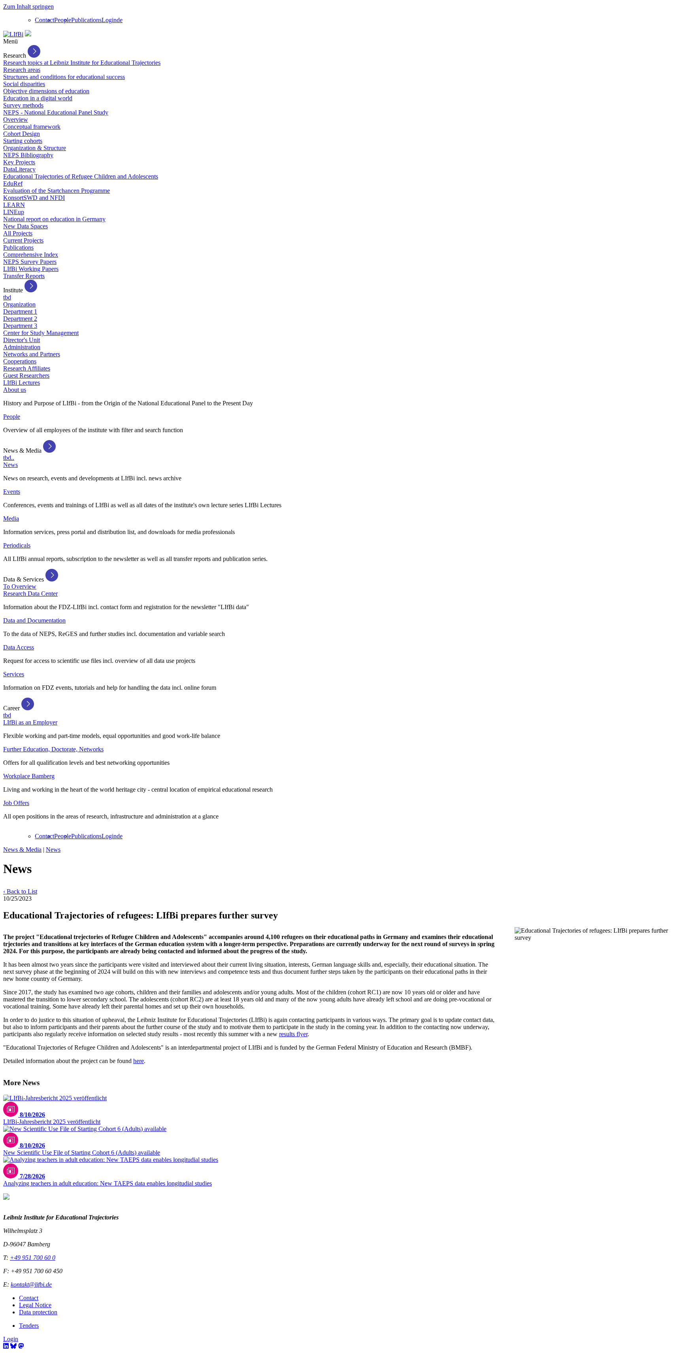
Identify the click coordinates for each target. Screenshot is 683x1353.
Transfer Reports (24, 276)
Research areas (21, 69)
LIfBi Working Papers (30, 268)
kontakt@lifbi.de (31, 1284)
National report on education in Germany (54, 219)
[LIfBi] (13, 34)
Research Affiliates (26, 368)
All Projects (17, 233)
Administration (21, 347)
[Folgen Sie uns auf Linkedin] (6, 1346)
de (120, 20)
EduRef (13, 183)
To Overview (19, 586)
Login (109, 20)
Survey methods (23, 105)
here (138, 1061)
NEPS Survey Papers (30, 261)
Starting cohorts (22, 140)
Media (11, 518)
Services (13, 674)
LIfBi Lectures (21, 382)
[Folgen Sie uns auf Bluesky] (13, 1346)
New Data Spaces (25, 226)
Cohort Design (21, 133)
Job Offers (16, 803)
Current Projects (23, 240)
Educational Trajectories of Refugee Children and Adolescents (80, 176)
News (10, 464)
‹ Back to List (20, 891)
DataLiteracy (19, 169)
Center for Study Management (41, 332)
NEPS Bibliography (28, 155)
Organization (19, 304)
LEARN (14, 204)
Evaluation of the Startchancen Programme (56, 190)
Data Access (18, 647)
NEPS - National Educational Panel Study (55, 112)
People (62, 20)
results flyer (293, 1034)
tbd (7, 297)
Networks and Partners (31, 354)
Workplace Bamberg (29, 776)
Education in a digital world (37, 98)
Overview (15, 119)
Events (11, 491)
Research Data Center (30, 593)
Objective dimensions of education (46, 91)
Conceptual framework (31, 126)
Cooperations (19, 361)
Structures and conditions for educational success (64, 76)
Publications (86, 20)
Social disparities (24, 84)
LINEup (13, 212)
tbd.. (8, 457)
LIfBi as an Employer (30, 722)
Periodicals (16, 545)
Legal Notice (35, 1305)
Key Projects (19, 162)
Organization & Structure (34, 148)
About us (14, 389)
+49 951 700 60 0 (32, 1257)
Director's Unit (21, 340)
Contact (44, 20)
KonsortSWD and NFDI (34, 197)
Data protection (38, 1312)
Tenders (29, 1325)
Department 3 (20, 325)
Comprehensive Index (30, 254)
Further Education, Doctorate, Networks (53, 749)
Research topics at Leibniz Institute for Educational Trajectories (81, 62)
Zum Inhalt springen (28, 6)
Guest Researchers (26, 375)
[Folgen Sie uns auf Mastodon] (21, 1346)
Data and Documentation (34, 620)
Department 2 (20, 318)
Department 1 (20, 311)
